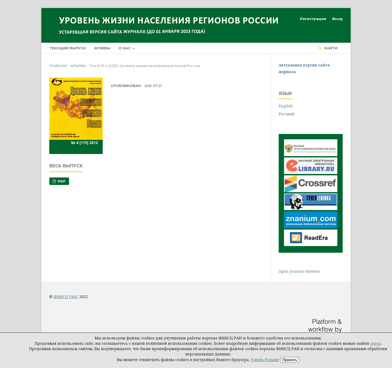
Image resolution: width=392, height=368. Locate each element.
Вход (337, 19)
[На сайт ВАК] (310, 154)
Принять (289, 360)
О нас (125, 48)
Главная (58, 66)
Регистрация (313, 19)
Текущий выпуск (67, 48)
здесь (375, 343)
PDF (61, 181)
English (286, 105)
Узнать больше (265, 359)
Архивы (102, 48)
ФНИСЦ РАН (65, 296)
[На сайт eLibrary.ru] (310, 172)
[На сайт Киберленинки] (310, 208)
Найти (330, 48)
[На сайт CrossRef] (310, 190)
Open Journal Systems (299, 271)
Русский (286, 113)
